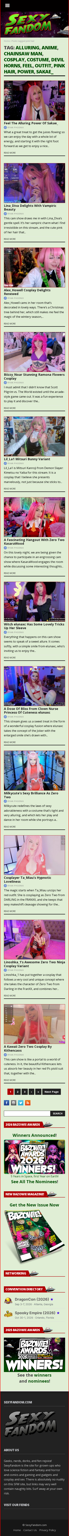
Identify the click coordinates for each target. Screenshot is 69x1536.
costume (38, 59)
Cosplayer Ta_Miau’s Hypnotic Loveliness (27, 879)
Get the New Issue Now (34, 1205)
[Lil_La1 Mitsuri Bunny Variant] (34, 436)
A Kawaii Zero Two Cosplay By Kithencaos (28, 1048)
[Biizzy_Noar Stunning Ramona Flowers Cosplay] (34, 352)
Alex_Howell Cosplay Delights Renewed (27, 292)
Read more (10, 152)
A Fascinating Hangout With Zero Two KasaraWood (34, 542)
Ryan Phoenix (16, 127)
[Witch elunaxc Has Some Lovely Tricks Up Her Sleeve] (34, 602)
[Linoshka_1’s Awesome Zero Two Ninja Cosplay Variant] (34, 940)
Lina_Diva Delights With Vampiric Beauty (30, 207)
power (25, 71)
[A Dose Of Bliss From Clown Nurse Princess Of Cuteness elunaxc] (34, 686)
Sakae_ (44, 71)
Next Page (52, 1091)
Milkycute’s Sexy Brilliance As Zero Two (31, 795)
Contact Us (30, 1530)
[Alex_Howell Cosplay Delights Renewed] (34, 267)
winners (42, 1375)
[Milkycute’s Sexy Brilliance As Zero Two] (34, 770)
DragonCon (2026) (34, 1299)
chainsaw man (23, 53)
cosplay (14, 59)
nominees (38, 1381)
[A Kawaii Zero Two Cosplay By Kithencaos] (34, 1024)
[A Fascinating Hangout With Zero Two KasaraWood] (34, 517)
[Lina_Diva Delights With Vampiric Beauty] (34, 183)
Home (7, 40)
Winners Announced (34, 1135)
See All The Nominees (34, 1181)
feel (27, 65)
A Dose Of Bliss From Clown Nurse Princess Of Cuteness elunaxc (31, 711)
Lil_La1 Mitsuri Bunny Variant (27, 459)
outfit (43, 65)
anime (49, 47)
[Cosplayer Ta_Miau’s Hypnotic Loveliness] (34, 855)
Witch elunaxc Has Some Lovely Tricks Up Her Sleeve (34, 626)
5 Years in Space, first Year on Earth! (34, 1176)
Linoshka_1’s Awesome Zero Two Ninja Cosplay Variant (34, 964)
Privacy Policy (47, 1530)
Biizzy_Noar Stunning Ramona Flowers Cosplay (34, 376)
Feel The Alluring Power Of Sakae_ (31, 123)
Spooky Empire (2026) (37, 1313)
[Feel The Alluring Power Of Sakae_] (34, 100)
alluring (27, 47)
